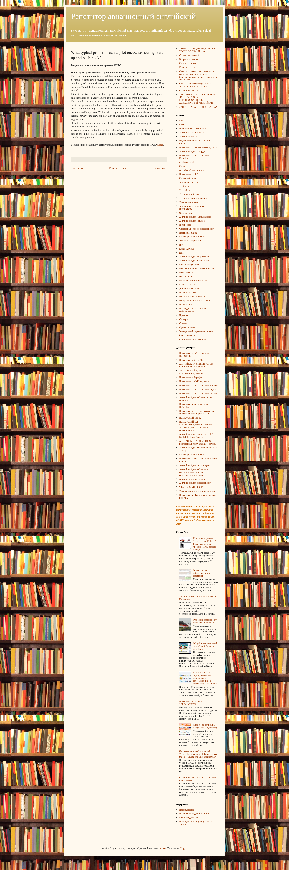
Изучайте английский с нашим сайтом (195, 142)
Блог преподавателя (189, 264)
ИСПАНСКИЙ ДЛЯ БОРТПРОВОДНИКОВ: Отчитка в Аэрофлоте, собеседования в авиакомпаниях (196, 426)
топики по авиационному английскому (192, 207)
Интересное (185, 224)
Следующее (77, 168)
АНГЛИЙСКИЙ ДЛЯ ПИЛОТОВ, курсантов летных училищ (196, 365)
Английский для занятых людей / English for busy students (196, 435)
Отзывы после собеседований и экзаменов (201, 573)
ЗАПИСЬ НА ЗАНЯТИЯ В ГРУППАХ (198, 106)
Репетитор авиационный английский (133, 15)
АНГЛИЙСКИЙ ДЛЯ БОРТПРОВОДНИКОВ (191, 372)
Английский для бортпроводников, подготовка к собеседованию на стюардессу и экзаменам (205, 678)
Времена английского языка (193, 280)
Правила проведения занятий (194, 813)
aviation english (186, 162)
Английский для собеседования (195, 482)
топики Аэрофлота (188, 182)
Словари (183, 319)
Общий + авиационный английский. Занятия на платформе (205, 646)
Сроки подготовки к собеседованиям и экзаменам (198, 779)
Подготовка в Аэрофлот (191, 377)
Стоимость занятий (189, 55)
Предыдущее (159, 168)
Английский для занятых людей (195, 216)
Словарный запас (188, 178)
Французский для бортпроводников (197, 490)
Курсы (182, 120)
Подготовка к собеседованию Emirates (198, 385)
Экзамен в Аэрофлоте (190, 240)
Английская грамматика (191, 132)
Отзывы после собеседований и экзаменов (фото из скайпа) (195, 85)
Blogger (183, 848)
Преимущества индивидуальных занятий (195, 823)
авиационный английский (192, 128)
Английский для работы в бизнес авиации (196, 399)
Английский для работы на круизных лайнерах (198, 449)
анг (181, 244)
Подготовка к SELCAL (191, 359)
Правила (183, 315)
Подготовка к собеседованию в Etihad (198, 393)
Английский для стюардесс (193, 151)
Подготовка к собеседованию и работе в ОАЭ (198, 460)
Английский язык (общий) (192, 478)
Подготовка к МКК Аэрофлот (194, 381)
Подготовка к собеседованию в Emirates (195, 157)
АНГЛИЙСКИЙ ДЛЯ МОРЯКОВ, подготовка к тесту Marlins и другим (197, 442)
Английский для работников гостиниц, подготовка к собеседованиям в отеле (193, 472)
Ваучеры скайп (186, 272)
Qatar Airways (186, 212)
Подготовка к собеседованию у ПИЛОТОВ (195, 354)
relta (181, 252)
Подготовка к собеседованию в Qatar (197, 389)
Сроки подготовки (188, 90)
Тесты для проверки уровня (193, 197)
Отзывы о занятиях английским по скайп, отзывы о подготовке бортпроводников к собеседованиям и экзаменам (198, 75)
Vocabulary (184, 190)
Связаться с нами (188, 63)
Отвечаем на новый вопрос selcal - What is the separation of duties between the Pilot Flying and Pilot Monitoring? (198, 753)
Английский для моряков (192, 220)
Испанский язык (187, 292)
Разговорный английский (192, 236)
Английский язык (188, 136)
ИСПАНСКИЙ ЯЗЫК (190, 417)
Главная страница (118, 168)
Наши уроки (185, 304)
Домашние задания (189, 288)
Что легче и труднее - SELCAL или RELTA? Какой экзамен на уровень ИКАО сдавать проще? (204, 544)
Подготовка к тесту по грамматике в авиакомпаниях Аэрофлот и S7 (197, 412)
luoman (162, 848)
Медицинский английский (192, 296)
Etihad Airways (186, 248)
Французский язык (188, 201)
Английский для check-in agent (194, 465)
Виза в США (185, 276)
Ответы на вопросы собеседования (196, 228)
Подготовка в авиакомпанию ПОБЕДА (193, 405)
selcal (181, 124)
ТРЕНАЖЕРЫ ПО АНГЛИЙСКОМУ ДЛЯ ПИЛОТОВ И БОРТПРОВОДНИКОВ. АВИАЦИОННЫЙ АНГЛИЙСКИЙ (198, 98)
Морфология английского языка (195, 300)
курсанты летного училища (193, 339)
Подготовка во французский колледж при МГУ (198, 496)
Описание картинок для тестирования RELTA (205, 621)
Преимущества (186, 809)
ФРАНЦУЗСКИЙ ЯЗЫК (191, 486)
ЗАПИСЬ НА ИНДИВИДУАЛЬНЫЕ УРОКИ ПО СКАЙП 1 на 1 (197, 50)
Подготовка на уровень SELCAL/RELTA (191, 703)
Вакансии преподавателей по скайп (197, 268)
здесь (160, 144)
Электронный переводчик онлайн (196, 331)
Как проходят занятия (190, 817)
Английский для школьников (194, 260)
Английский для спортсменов (194, 256)
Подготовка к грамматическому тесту (198, 147)
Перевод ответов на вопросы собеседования (193, 310)
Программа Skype (188, 232)
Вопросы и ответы (188, 59)
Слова (182, 166)
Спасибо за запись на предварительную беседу (205, 726)
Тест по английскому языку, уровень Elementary (197, 598)
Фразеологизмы (187, 327)
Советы (183, 323)
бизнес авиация (187, 335)
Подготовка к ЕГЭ (188, 174)
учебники (184, 186)
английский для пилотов (191, 170)
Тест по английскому (189, 194)
